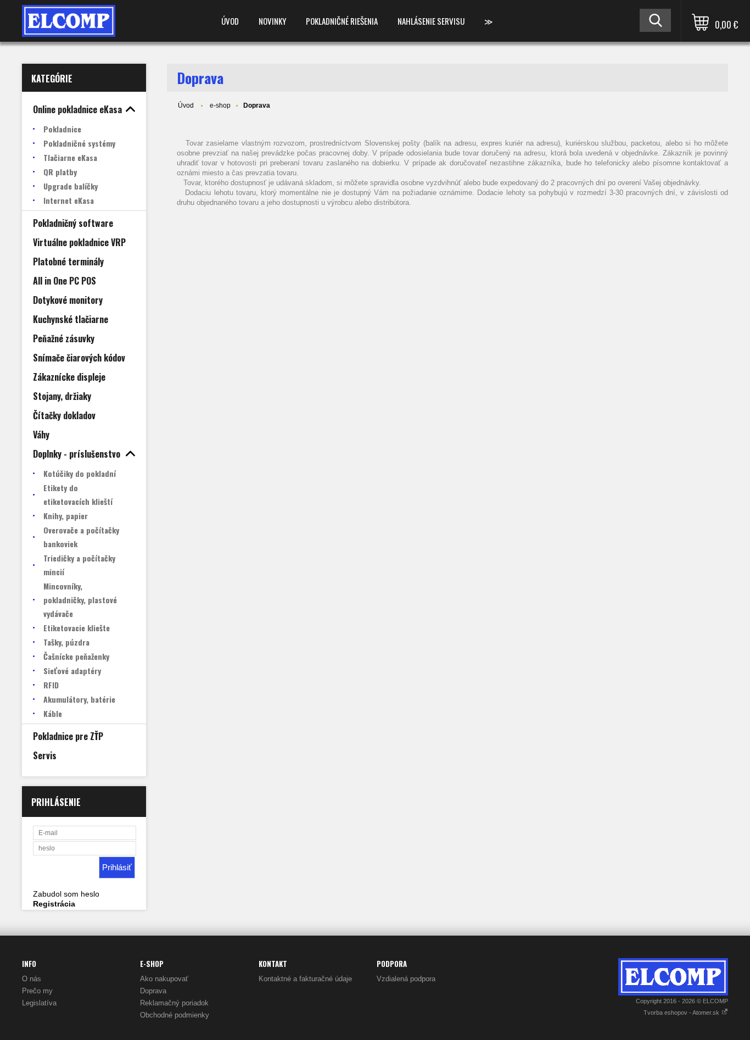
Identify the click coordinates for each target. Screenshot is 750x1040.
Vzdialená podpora (406, 979)
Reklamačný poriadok (174, 1003)
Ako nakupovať (164, 979)
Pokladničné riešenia (342, 21)
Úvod (230, 21)
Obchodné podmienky (174, 1015)
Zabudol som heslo (66, 893)
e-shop (220, 105)
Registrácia (54, 903)
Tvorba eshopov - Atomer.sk (682, 1012)
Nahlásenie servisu (431, 21)
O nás (31, 979)
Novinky (272, 21)
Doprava (153, 991)
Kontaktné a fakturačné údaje (305, 979)
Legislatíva (39, 1003)
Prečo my (37, 991)
